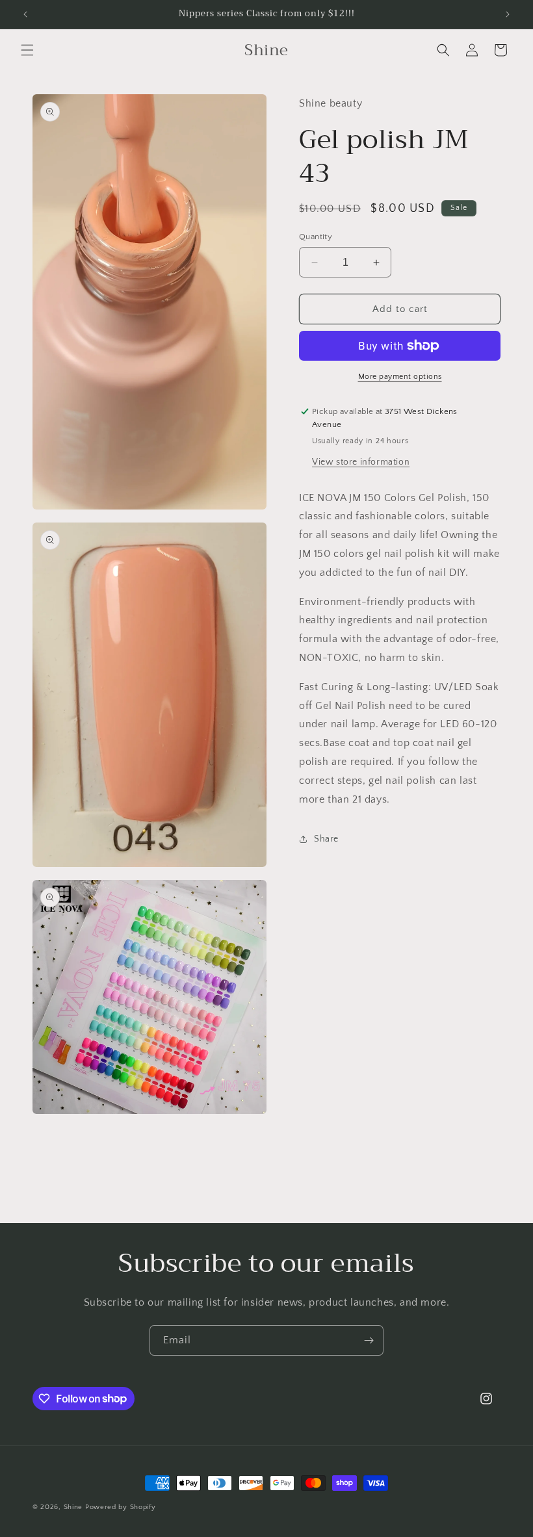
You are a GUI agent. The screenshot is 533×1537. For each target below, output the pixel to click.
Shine (73, 1507)
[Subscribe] (368, 1340)
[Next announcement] (507, 14)
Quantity (315, 236)
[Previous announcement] (25, 14)
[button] (27, 50)
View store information (361, 462)
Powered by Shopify (120, 1507)
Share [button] (326, 839)
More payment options (400, 376)
